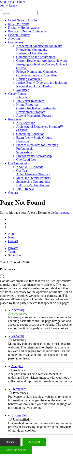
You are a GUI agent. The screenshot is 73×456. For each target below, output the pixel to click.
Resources (14, 119)
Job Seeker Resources (30, 101)
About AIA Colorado (29, 167)
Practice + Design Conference (27, 31)
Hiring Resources (27, 104)
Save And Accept (16, 450)
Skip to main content (13, 1)
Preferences (18, 389)
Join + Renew (25, 189)
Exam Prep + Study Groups (34, 137)
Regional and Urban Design (34, 86)
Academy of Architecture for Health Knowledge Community (39, 47)
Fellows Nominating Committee (36, 71)
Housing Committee (29, 79)
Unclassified (19, 415)
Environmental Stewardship (34, 156)
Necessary (18, 310)
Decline (10, 442)
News (12, 237)
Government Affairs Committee (36, 75)
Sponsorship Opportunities (33, 181)
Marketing (18, 336)
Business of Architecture (31, 53)
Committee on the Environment (36, 57)
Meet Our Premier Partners (33, 178)
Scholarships (24, 152)
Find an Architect (19, 35)
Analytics (17, 366)
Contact (13, 192)
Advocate (14, 38)
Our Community (18, 163)
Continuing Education (30, 134)
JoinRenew (9, 5)
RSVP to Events (18, 24)
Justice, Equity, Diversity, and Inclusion (41, 82)
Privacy (13, 248)
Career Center (17, 93)
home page (62, 212)
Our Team (22, 170)
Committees (15, 42)
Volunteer (22, 90)
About (12, 233)
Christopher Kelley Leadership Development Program (36, 110)
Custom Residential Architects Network (41, 60)
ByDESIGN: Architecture (32, 185)
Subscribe (14, 255)
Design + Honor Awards (24, 27)
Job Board (22, 97)
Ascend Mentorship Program (34, 115)
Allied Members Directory (33, 174)
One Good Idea (26, 159)
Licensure (22, 141)
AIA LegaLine (25, 123)
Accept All (34, 442)
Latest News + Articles (22, 20)
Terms (12, 251)
